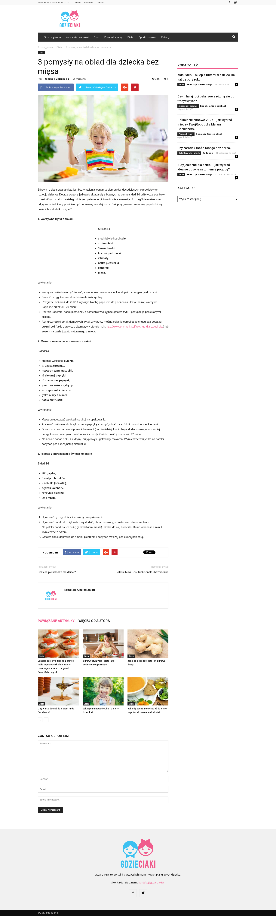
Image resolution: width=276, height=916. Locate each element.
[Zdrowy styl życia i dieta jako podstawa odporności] (103, 643)
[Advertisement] (170, 18)
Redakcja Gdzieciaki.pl (57, 78)
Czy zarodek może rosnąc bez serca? (204, 148)
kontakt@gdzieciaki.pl (151, 882)
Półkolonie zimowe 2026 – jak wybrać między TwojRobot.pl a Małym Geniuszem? (204, 124)
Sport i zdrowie (147, 37)
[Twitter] (235, 2)
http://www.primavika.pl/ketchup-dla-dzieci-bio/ (134, 326)
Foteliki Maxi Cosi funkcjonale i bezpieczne (142, 572)
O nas (78, 2)
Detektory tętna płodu (189, 153)
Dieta (130, 37)
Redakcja (208, 152)
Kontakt (100, 2)
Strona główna (52, 37)
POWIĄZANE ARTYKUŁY (56, 621)
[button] (233, 37)
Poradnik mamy (113, 37)
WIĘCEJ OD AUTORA (94, 621)
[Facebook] (229, 2)
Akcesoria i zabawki (77, 37)
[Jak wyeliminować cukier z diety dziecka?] (103, 691)
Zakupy (165, 37)
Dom (96, 37)
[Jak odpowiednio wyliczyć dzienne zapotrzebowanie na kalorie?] (147, 691)
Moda (181, 84)
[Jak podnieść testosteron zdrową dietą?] (147, 643)
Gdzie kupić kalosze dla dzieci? (57, 572)
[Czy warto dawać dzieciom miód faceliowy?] (58, 691)
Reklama (88, 2)
